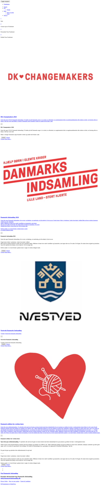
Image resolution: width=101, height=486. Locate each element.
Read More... (8, 139)
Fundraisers (7, 4)
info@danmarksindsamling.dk (11, 478)
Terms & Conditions (25, 481)
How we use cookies (14, 481)
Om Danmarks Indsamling (9, 473)
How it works (10, 12)
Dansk (8, 9)
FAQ (8, 14)
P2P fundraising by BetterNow (8, 484)
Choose (8, 137)
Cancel (3, 137)
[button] (5, 8)
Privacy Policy (4, 481)
